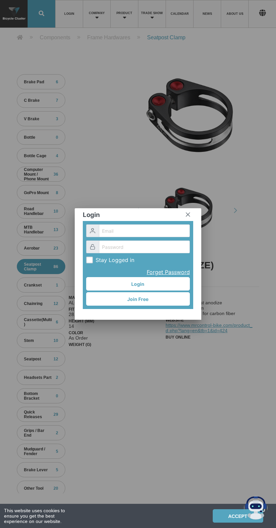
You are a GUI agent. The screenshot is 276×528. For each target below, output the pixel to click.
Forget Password (168, 272)
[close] (187, 214)
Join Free (137, 299)
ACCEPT (237, 516)
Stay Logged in (115, 260)
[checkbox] (89, 260)
